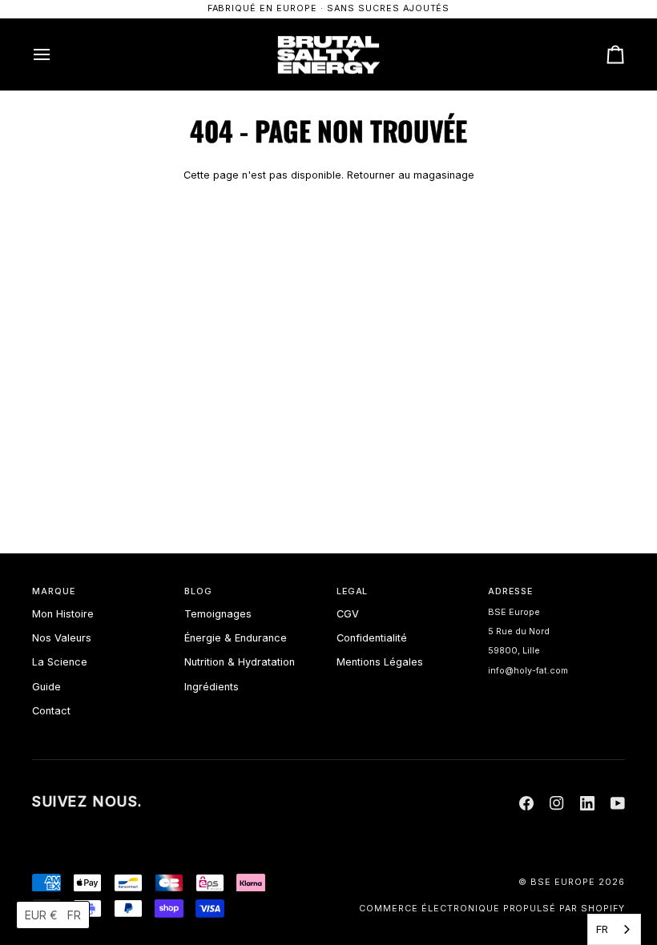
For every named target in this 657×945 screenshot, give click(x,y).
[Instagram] (557, 803)
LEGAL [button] (353, 591)
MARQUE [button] (53, 591)
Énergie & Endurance (235, 638)
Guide (46, 687)
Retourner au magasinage (410, 175)
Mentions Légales (380, 662)
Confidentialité (372, 638)
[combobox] (614, 929)
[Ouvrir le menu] (56, 54)
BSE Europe (562, 882)
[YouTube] (618, 803)
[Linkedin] (587, 803)
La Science (59, 662)
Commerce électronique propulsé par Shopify (492, 908)
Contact (51, 711)
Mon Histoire (63, 614)
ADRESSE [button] (510, 591)
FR (602, 929)
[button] (53, 915)
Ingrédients (211, 687)
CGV (348, 614)
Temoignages (218, 614)
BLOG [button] (198, 591)
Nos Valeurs (61, 638)
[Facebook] (526, 803)
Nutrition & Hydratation (239, 662)
